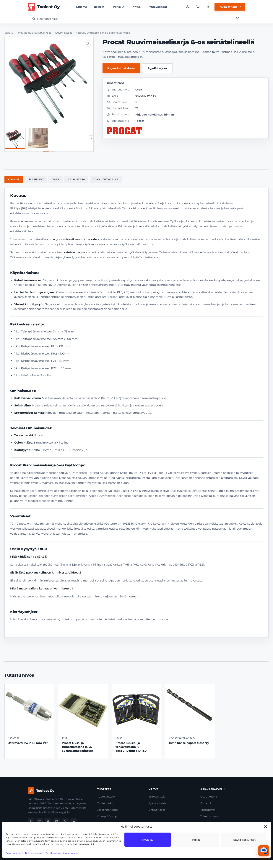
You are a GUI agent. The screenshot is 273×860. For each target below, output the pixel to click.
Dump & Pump (107, 816)
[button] (265, 826)
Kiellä (196, 839)
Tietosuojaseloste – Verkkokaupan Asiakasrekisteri (52, 853)
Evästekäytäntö (14, 853)
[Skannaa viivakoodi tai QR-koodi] (237, 18)
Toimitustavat (209, 816)
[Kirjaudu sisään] (187, 7)
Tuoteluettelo (106, 796)
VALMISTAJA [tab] (76, 179)
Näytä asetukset (244, 839)
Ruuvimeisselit (63, 32)
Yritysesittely (157, 796)
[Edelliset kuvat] (6, 138)
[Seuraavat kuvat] (92, 138)
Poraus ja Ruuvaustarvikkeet (34, 32)
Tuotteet (98, 7)
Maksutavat (207, 809)
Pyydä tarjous (228, 7)
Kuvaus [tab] (13, 179)
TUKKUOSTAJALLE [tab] (105, 179)
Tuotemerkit (105, 803)
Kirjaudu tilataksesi (121, 68)
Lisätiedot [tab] (35, 179)
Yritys (137, 7)
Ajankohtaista (158, 803)
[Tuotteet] (198, 7)
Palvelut (118, 7)
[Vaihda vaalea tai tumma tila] (208, 7)
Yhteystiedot (158, 7)
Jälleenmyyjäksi (107, 809)
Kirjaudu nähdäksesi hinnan (154, 114)
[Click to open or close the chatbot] (263, 850)
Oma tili (205, 803)
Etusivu (81, 7)
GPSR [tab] (55, 179)
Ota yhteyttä (208, 796)
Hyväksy (147, 839)
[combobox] (134, 18)
